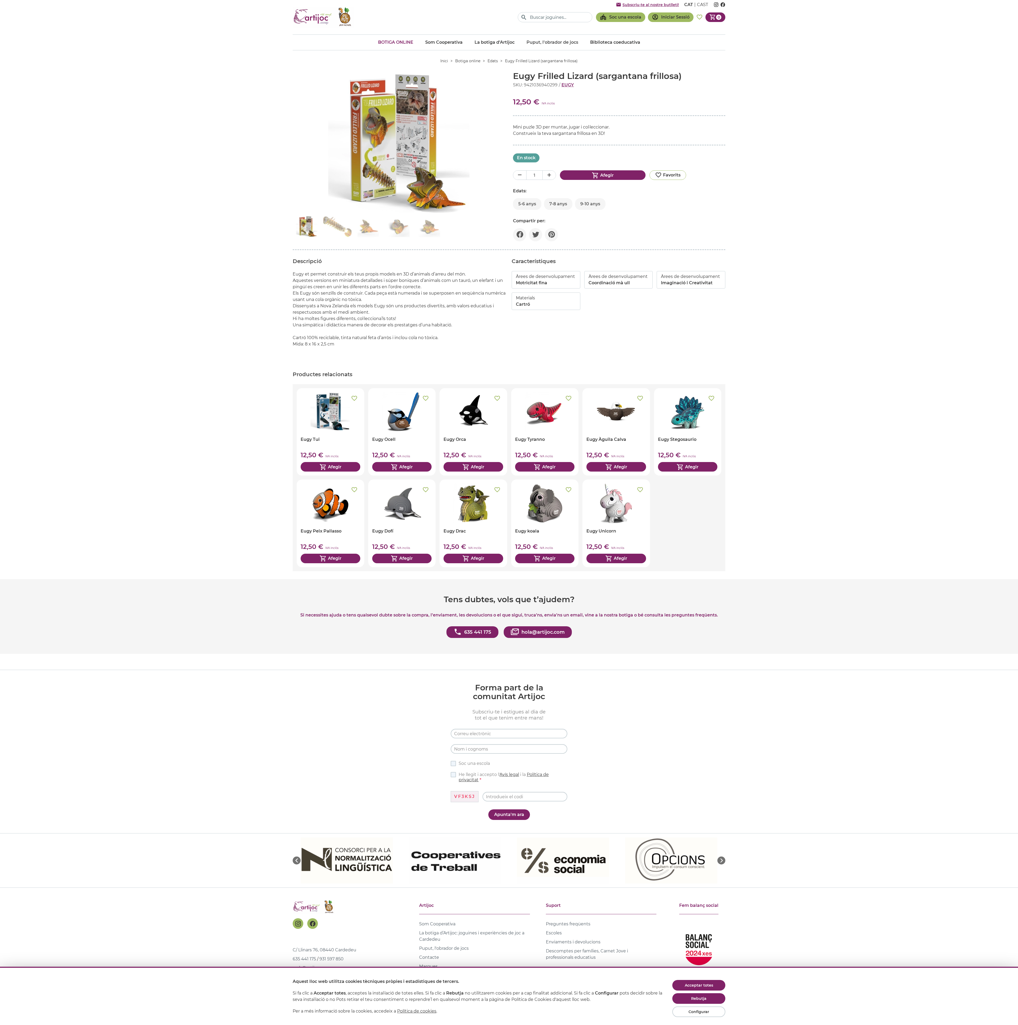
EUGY (567, 84)
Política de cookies (416, 1011)
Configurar (698, 1011)
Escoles (554, 932)
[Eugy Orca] (473, 432)
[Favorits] (699, 17)
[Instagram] (298, 923)
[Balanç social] (699, 947)
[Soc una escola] (620, 17)
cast (702, 4)
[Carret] (715, 17)
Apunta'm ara (509, 814)
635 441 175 (304, 958)
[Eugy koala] (545, 523)
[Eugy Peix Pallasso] (330, 523)
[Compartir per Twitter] (535, 234)
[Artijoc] (323, 17)
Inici (444, 61)
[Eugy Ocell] (402, 432)
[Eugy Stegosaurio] (688, 432)
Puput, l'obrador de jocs (444, 948)
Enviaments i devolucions (573, 941)
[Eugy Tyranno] (545, 432)
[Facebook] (312, 923)
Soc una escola (474, 763)
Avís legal (509, 774)
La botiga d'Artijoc (495, 42)
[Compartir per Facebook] (519, 234)
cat (688, 4)
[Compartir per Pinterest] (551, 234)
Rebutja (699, 998)
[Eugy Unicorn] (616, 523)
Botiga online (395, 42)
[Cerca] (524, 17)
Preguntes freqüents (568, 923)
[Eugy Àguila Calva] (616, 432)
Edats (493, 61)
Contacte (429, 957)
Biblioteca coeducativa (615, 42)
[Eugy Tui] (330, 432)
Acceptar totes (699, 985)
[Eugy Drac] (473, 523)
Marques (428, 966)
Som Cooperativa (444, 42)
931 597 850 (331, 958)
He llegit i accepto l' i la (504, 777)
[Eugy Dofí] (402, 523)
